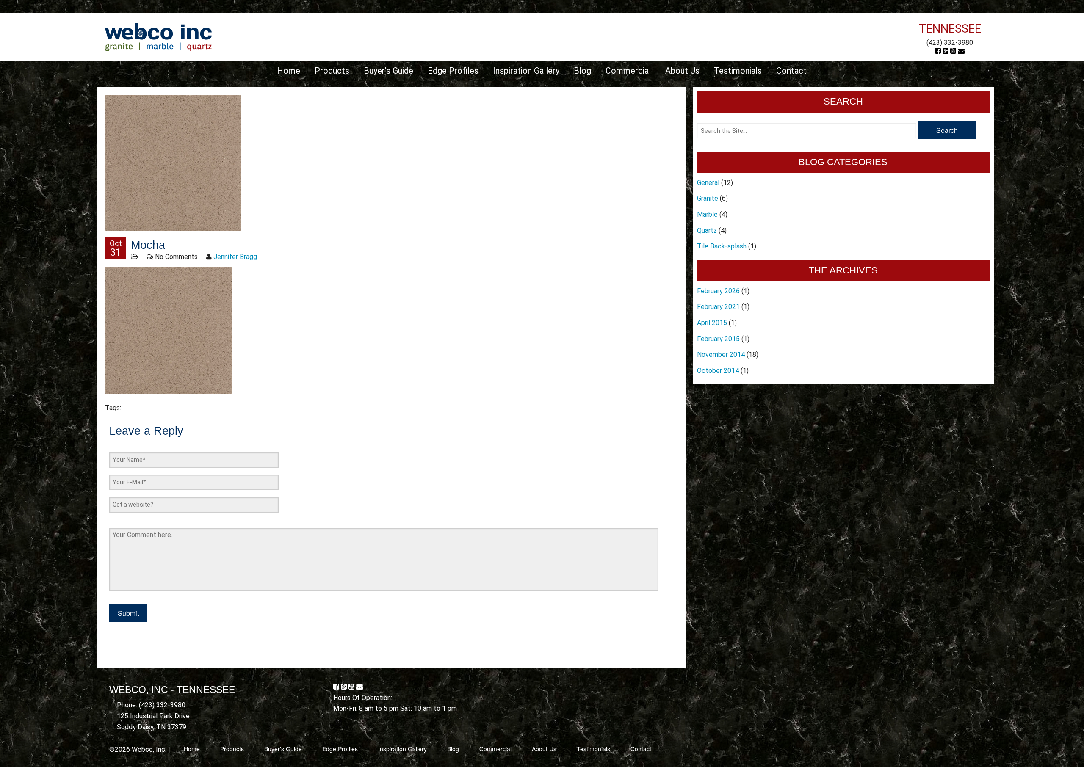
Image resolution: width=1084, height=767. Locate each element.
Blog (582, 71)
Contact (791, 71)
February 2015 (718, 339)
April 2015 (712, 323)
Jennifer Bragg (235, 257)
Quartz (707, 230)
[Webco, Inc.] (158, 37)
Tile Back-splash (722, 246)
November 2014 (721, 354)
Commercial (628, 71)
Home (288, 71)
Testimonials (738, 71)
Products (332, 71)
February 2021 (718, 307)
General (708, 183)
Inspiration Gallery (526, 71)
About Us (682, 71)
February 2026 (718, 291)
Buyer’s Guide (388, 71)
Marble (707, 214)
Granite (707, 198)
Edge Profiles (453, 71)
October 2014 (718, 371)
